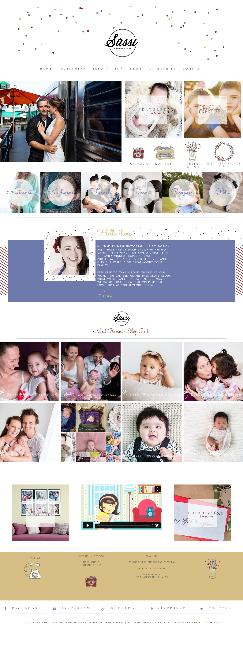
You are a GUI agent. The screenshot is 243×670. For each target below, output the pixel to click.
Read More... (12, 382)
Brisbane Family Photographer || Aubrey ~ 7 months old (151, 354)
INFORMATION (108, 68)
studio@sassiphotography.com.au (152, 562)
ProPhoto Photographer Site (148, 622)
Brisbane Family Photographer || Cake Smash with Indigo (90, 354)
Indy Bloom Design (204, 622)
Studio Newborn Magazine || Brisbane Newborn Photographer (90, 418)
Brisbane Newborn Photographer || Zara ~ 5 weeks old (213, 416)
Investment (72, 68)
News (136, 68)
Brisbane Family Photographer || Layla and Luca (213, 352)
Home (46, 68)
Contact (193, 68)
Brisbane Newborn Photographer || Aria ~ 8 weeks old (151, 416)
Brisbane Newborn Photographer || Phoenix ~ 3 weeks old (29, 416)
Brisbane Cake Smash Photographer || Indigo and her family (29, 355)
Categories (162, 68)
